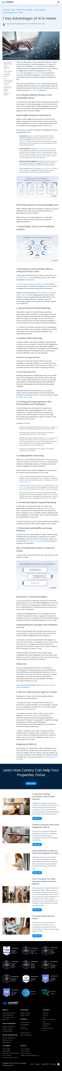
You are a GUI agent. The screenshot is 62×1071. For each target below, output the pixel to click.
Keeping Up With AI (7, 94)
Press (44, 1021)
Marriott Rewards (46, 168)
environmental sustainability (36, 541)
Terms (32, 1064)
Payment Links (6, 1042)
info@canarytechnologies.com (29, 1055)
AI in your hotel (35, 90)
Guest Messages (7, 1031)
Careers (45, 1015)
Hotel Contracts (7, 1040)
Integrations (46, 1024)
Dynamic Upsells (7, 1028)
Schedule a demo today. (24, 397)
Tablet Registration (8, 1015)
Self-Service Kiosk (7, 1017)
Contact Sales (24, 1051)
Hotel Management (26, 1035)
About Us (45, 1013)
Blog (44, 1017)
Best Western (6, 1051)
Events (45, 1030)
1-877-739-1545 (25, 1049)
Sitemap (53, 1064)
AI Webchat (24, 1028)
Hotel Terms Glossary (49, 1019)
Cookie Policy (45, 1064)
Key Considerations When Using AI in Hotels (8, 81)
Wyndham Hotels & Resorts (10, 1053)
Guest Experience (25, 1032)
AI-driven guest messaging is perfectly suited (31, 284)
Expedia (45, 139)
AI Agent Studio (25, 1022)
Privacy (37, 1064)
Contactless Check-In (9, 1013)
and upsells (47, 438)
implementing (49, 757)
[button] (58, 2)
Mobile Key (5, 1019)
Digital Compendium (8, 1026)
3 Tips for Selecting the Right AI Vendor (8, 88)
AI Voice (22, 1026)
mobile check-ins (24, 277)
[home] (8, 2)
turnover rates (36, 73)
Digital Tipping (24, 1015)
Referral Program (48, 1028)
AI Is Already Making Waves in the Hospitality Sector (8, 66)
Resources (46, 1026)
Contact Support (25, 1053)
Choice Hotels (6, 1055)
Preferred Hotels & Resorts (10, 1057)
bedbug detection (24, 481)
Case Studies (6, 1049)
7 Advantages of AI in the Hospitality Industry (8, 74)
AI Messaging (24, 1024)
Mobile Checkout (25, 1013)
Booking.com (23, 141)
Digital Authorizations (8, 1038)
